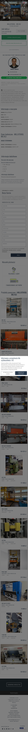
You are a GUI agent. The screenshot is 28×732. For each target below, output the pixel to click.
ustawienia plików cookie (8, 373)
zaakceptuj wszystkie (21, 373)
